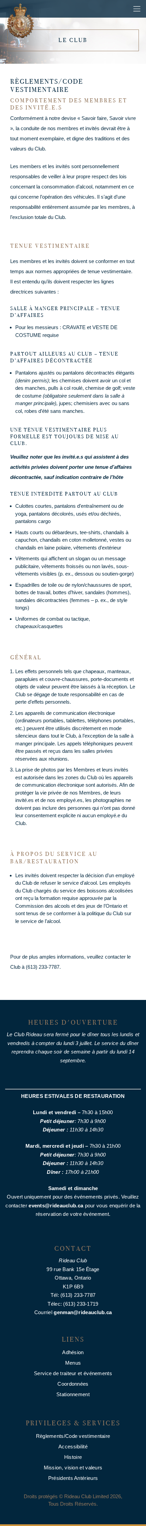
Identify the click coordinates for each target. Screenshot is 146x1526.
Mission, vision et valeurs (73, 1467)
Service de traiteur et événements (73, 1373)
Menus (73, 1363)
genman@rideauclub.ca (83, 1312)
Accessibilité (73, 1446)
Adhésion (73, 1352)
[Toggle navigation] (137, 8)
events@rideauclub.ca (56, 1205)
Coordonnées (72, 1384)
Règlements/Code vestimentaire (73, 1436)
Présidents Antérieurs (73, 1478)
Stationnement (73, 1394)
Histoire (73, 1457)
